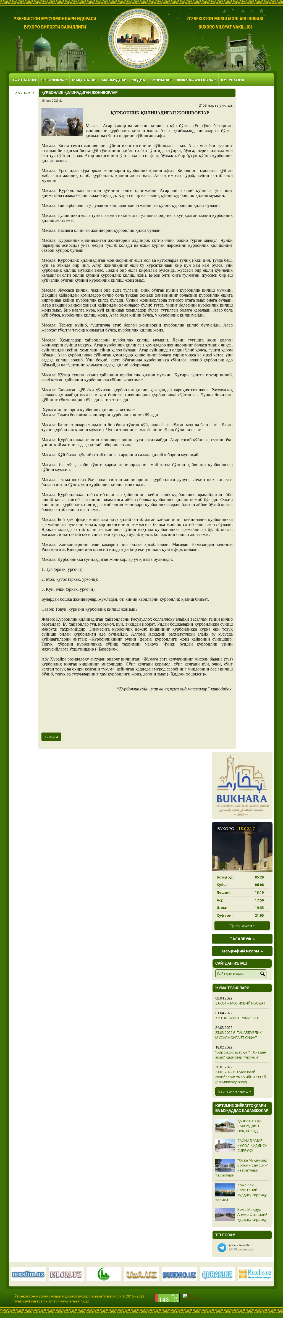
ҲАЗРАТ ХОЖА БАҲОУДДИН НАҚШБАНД (249, 1125)
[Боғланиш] (243, 11)
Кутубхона (232, 79)
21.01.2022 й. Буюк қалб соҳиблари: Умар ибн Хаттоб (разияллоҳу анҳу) (240, 1076)
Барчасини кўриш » (234, 1091)
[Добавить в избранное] (233, 11)
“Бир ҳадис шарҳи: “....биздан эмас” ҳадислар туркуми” (240, 1055)
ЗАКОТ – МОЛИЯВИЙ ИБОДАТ (240, 1003)
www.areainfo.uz (74, 1301)
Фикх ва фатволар (196, 79)
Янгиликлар (54, 79)
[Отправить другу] (261, 11)
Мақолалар (84, 79)
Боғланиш (24, 92)
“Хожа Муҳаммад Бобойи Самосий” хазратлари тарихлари (241, 1168)
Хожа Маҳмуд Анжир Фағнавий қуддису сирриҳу (252, 1214)
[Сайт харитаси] (252, 11)
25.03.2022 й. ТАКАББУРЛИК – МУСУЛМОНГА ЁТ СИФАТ (239, 1035)
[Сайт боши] (225, 11)
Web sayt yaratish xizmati (35, 1301)
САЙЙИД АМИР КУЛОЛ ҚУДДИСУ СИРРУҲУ (252, 1145)
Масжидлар (114, 79)
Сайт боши (24, 79)
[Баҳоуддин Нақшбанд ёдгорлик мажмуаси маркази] (138, 38)
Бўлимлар (161, 79)
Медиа (138, 79)
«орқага (51, 736)
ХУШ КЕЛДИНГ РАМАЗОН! (237, 1017)
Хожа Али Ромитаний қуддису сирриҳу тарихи (241, 1192)
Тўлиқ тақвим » (242, 925)
